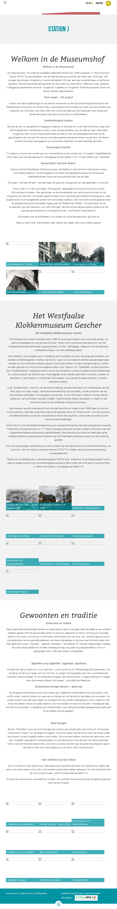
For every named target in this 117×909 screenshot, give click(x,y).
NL (92, 3)
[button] (58, 904)
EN (90, 3)
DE (87, 3)
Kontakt (99, 3)
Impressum (12, 893)
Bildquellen (41, 893)
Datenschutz (27, 893)
